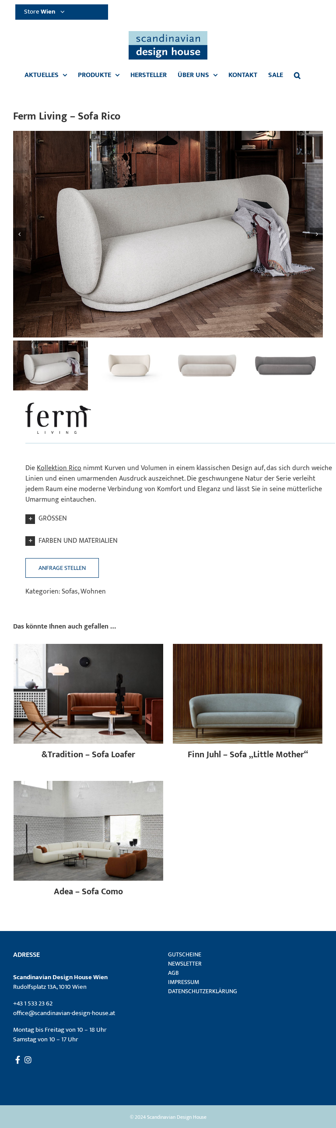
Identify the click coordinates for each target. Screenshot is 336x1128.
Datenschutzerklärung (202, 991)
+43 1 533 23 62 (32, 1003)
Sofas (70, 591)
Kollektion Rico (59, 468)
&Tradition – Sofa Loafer (88, 754)
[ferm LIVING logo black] (58, 402)
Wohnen (93, 591)
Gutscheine (184, 954)
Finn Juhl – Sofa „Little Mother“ (248, 754)
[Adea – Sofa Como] (88, 786)
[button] (297, 75)
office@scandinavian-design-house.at (64, 1013)
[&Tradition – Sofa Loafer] (88, 649)
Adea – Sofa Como (88, 891)
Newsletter (185, 963)
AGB (173, 972)
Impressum (183, 982)
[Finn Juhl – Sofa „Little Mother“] (247, 649)
